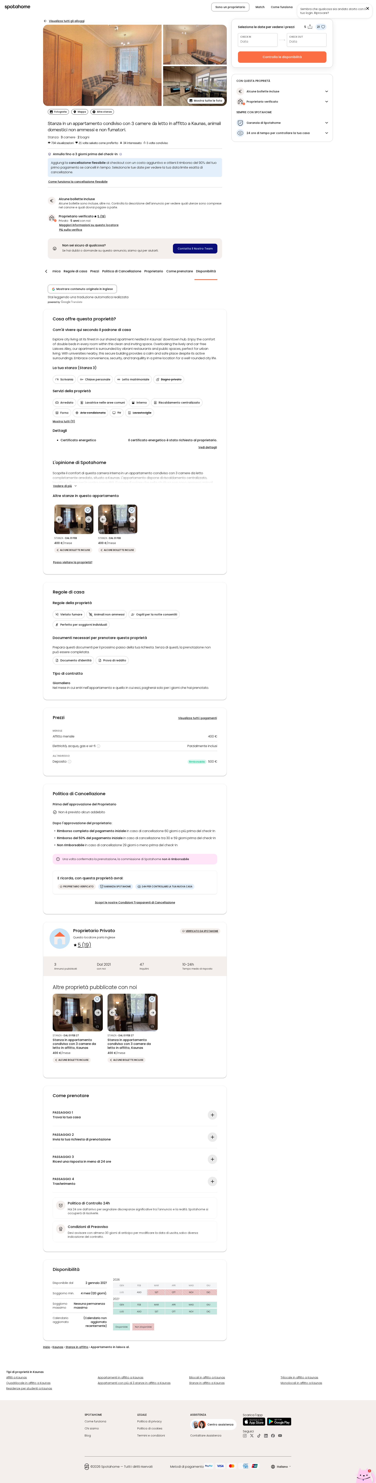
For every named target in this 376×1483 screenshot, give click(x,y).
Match (260, 7)
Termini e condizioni (151, 1435)
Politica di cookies (149, 1428)
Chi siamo (92, 1428)
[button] (352, 7)
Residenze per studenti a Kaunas (29, 1388)
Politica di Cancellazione (121, 271)
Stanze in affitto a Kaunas (207, 1383)
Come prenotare (179, 271)
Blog (88, 1435)
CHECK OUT (296, 36)
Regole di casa (75, 271)
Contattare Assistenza (205, 1435)
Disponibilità (206, 271)
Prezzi (94, 271)
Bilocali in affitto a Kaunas (207, 1377)
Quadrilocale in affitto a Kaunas (28, 1383)
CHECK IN (245, 36)
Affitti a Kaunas (16, 1377)
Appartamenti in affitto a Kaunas (120, 1377)
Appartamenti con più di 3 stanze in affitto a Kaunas (134, 1383)
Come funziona (282, 7)
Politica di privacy (149, 1421)
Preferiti (304, 7)
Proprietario (153, 271)
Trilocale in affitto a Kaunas (299, 1377)
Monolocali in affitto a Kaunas (301, 1383)
